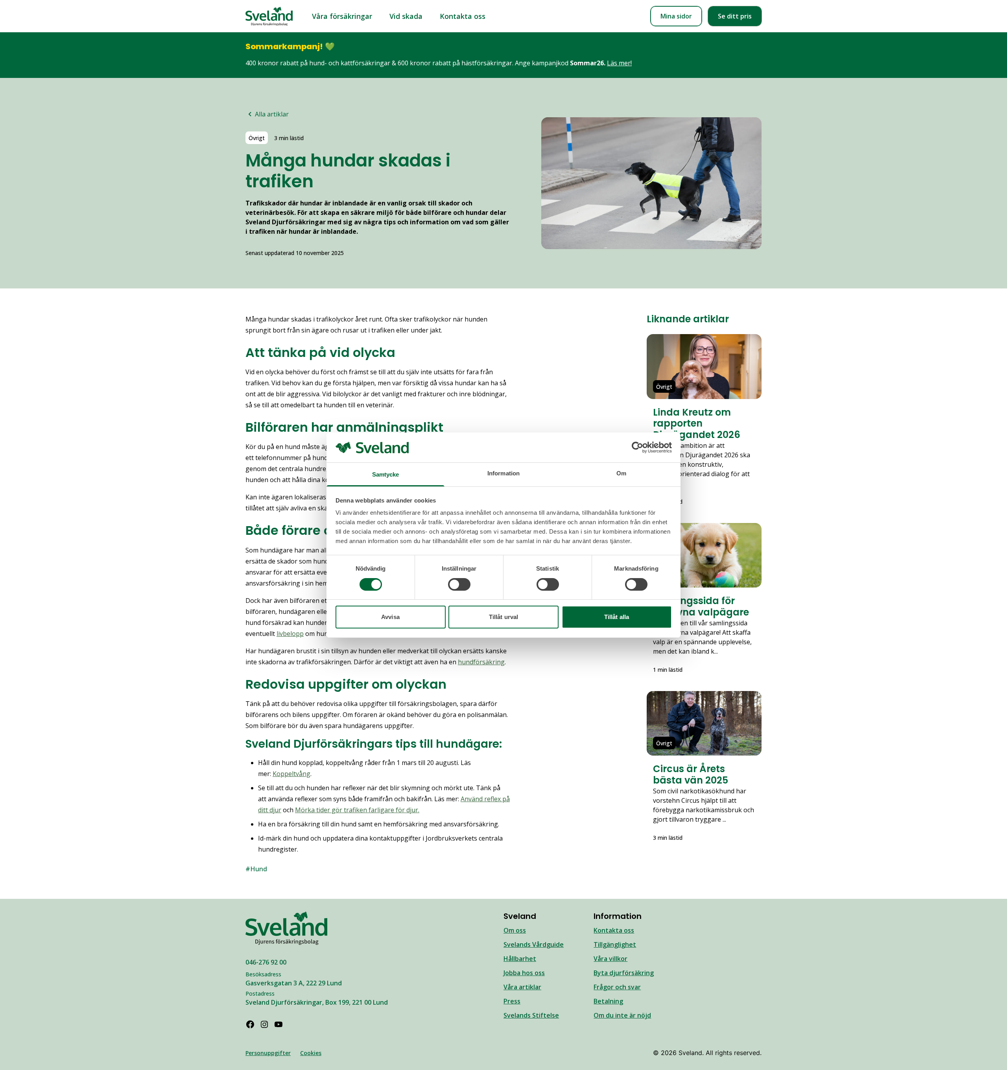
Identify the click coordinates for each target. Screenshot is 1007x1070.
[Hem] (269, 16)
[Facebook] (250, 1024)
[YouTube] (278, 1024)
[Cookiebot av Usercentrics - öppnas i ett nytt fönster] (637, 447)
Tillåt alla (616, 617)
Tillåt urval (503, 617)
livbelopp (290, 633)
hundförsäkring (481, 662)
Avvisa (390, 617)
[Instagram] (264, 1024)
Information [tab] (503, 473)
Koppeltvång (291, 773)
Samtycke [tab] (385, 474)
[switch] (459, 584)
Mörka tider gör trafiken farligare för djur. (357, 810)
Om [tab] (621, 473)
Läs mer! (619, 63)
